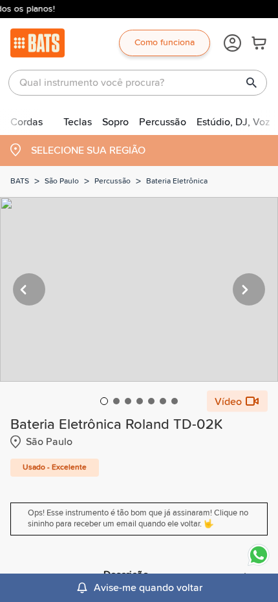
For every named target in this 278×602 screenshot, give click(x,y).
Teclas (77, 122)
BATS (19, 181)
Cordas (26, 122)
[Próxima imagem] (249, 289)
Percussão (162, 122)
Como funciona (164, 42)
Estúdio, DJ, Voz (233, 122)
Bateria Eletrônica (177, 181)
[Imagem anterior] (29, 289)
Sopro (115, 122)
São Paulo (62, 181)
